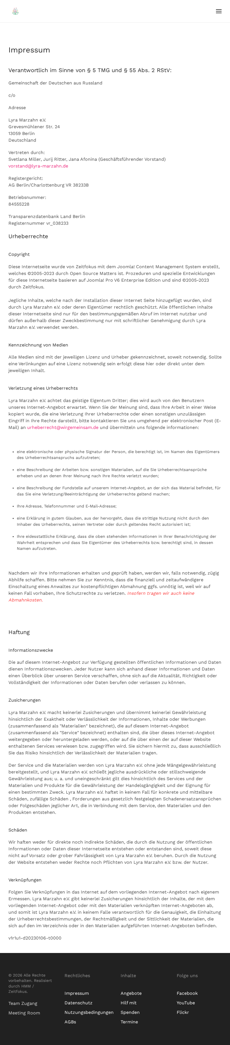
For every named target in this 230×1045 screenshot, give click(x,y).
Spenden (130, 1012)
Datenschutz (79, 1002)
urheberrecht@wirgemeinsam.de (62, 427)
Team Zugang (22, 1003)
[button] (219, 11)
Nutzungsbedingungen (89, 1012)
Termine (129, 1022)
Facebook (187, 993)
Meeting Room (24, 1013)
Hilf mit (129, 1002)
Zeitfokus (17, 991)
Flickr (183, 1012)
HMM (26, 986)
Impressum (77, 993)
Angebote (131, 993)
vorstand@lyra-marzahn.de (38, 166)
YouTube (186, 1002)
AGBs (70, 1022)
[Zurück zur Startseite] (15, 11)
